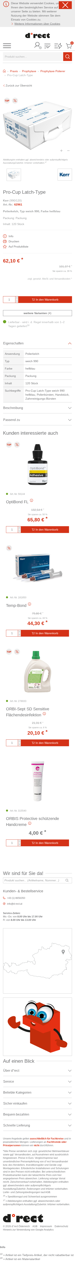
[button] (47, 46)
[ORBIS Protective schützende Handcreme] (37, 781)
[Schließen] (65, 5)
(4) (37, 313)
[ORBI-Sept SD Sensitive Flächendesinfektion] (37, 672)
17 (45, 162)
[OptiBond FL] (37, 464)
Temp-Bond (16, 605)
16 (28, 325)
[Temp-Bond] (37, 568)
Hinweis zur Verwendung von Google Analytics (28, 1229)
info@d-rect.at (14, 903)
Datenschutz (61, 1226)
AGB (34, 1226)
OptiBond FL (17, 502)
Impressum (46, 1226)
